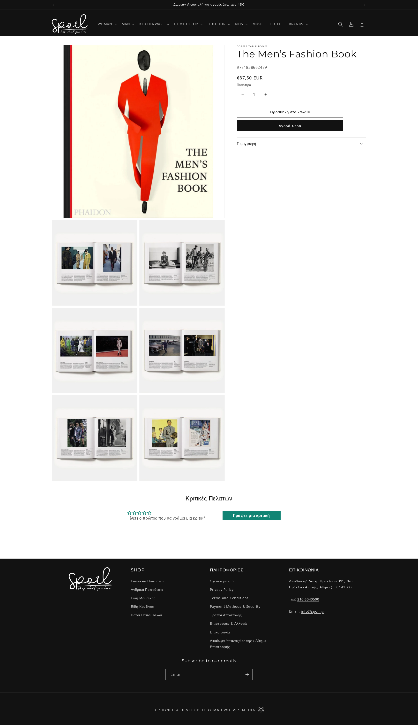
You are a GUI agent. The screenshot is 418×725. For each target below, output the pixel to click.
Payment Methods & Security (235, 606)
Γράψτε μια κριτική (251, 515)
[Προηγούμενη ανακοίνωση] (53, 4)
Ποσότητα (244, 85)
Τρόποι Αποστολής (226, 615)
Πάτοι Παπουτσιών (146, 615)
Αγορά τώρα (290, 125)
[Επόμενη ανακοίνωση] (364, 4)
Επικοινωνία (220, 632)
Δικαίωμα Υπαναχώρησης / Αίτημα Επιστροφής (238, 643)
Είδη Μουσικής (143, 598)
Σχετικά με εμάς (223, 581)
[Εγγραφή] (247, 674)
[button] (107, 24)
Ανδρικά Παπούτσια (147, 589)
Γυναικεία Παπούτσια (148, 581)
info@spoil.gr (312, 611)
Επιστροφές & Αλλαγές (229, 623)
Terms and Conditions (229, 598)
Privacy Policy (221, 589)
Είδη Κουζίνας (142, 606)
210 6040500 (308, 599)
